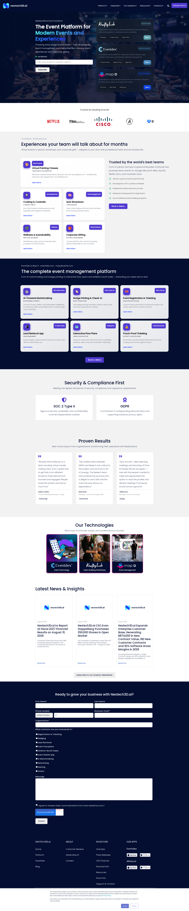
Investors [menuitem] (158, 5)
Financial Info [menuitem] (102, 866)
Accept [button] (125, 906)
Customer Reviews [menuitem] (75, 849)
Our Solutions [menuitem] (129, 5)
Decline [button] (134, 906)
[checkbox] (93, 753)
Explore (147, 37)
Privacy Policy (107, 895)
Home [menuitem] (38, 849)
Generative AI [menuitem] (72, 855)
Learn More (36, 182)
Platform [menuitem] (102, 5)
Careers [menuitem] (70, 860)
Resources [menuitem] (144, 5)
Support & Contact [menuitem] (105, 883)
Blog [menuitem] (37, 866)
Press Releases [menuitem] (103, 855)
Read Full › (41, 663)
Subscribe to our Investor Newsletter (94, 675)
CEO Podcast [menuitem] (102, 860)
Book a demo (118, 206)
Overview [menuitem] (100, 849)
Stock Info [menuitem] (101, 878)
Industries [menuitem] (115, 5)
